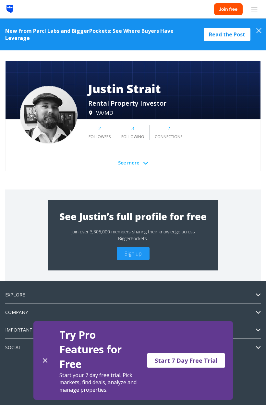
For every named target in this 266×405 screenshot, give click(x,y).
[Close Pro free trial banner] (45, 360)
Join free (228, 9)
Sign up (133, 253)
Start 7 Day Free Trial (186, 360)
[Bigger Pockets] (9, 9)
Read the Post (227, 34)
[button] (133, 360)
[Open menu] (254, 9)
